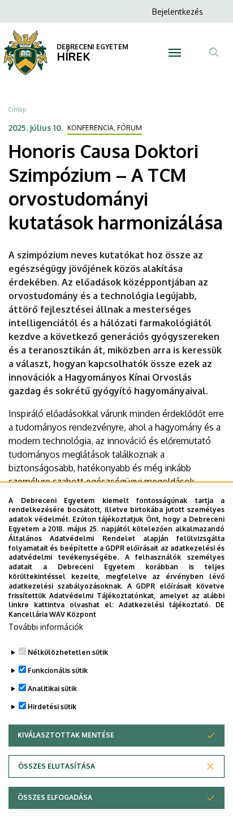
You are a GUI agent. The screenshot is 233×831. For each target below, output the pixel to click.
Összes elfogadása (55, 797)
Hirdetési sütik (52, 706)
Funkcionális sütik (58, 670)
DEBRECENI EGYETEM (92, 46)
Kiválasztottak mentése (66, 735)
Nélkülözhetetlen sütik (68, 652)
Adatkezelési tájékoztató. (164, 604)
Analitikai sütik (52, 688)
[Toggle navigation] (175, 53)
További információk (45, 627)
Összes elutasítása (56, 766)
